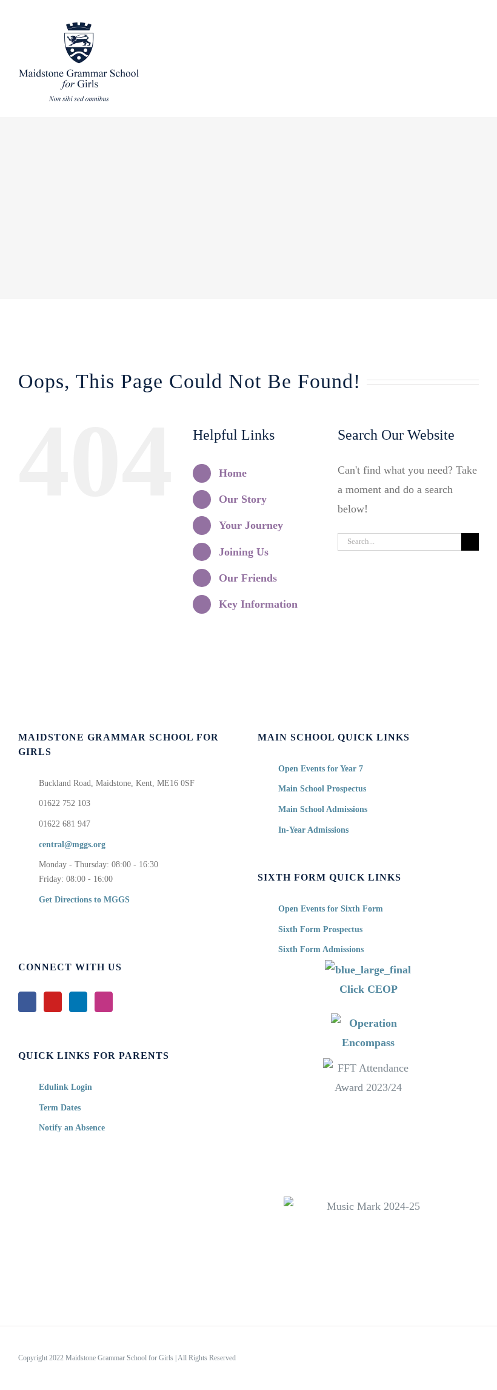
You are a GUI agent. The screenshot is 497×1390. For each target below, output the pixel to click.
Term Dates (60, 1107)
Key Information (258, 604)
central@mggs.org (72, 844)
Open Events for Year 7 (320, 768)
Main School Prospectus (322, 788)
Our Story (243, 499)
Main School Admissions (322, 809)
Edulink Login (65, 1087)
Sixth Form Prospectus (320, 929)
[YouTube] (53, 1002)
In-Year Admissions (313, 829)
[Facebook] (27, 1002)
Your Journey (251, 525)
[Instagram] (104, 1002)
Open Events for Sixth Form (330, 908)
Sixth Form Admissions (321, 949)
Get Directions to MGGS (84, 899)
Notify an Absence (72, 1127)
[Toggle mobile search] (452, 29)
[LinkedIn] (78, 1002)
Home (233, 473)
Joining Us (244, 552)
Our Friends (248, 578)
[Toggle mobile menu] (474, 29)
